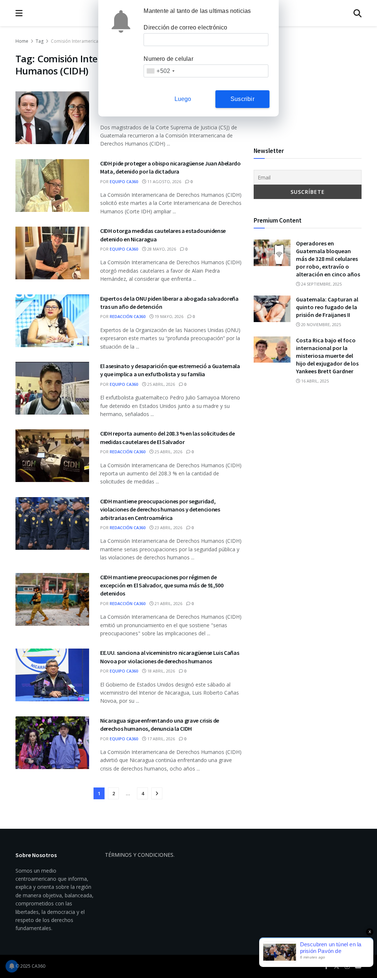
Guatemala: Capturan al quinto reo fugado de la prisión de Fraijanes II (327, 307)
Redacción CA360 (127, 316)
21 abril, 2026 (168, 603)
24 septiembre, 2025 (321, 284)
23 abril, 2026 (168, 527)
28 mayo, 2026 (161, 249)
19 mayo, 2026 (168, 316)
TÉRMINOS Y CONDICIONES (139, 854)
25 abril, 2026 (160, 384)
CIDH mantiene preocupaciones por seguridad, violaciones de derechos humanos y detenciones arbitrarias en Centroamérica (160, 509)
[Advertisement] (308, 83)
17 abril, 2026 (160, 738)
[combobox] (160, 71)
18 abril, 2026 (160, 671)
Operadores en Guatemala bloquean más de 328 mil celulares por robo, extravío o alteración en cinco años (328, 259)
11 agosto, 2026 (163, 181)
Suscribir (242, 99)
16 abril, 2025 (314, 381)
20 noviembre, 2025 (320, 324)
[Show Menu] (18, 13)
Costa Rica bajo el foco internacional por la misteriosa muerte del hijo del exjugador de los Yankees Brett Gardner (327, 355)
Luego (183, 99)
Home (21, 41)
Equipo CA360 (124, 181)
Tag (39, 41)
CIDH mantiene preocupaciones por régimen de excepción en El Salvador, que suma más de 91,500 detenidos (161, 585)
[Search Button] (357, 13)
